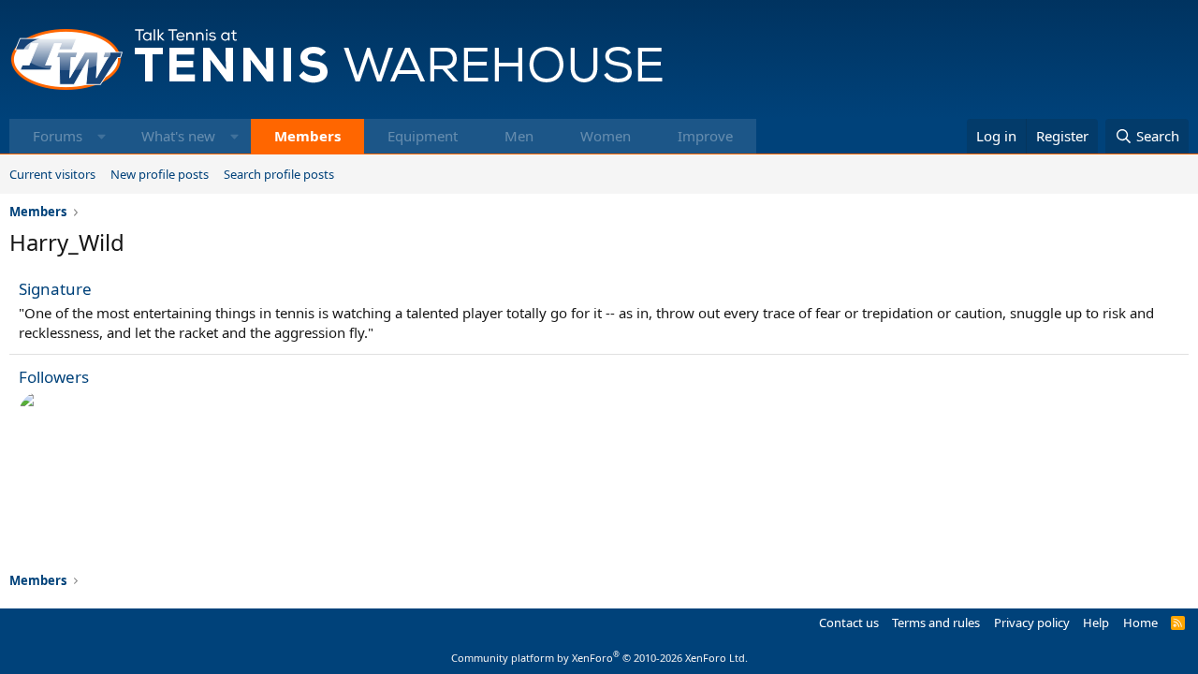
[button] (101, 136)
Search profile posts (279, 174)
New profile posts (159, 174)
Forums (57, 135)
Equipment (422, 135)
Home (1140, 622)
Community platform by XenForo (599, 658)
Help (1096, 622)
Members (307, 135)
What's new (178, 135)
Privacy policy (1032, 622)
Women (605, 135)
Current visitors (52, 174)
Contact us (849, 622)
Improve (705, 135)
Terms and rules (936, 622)
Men (518, 135)
